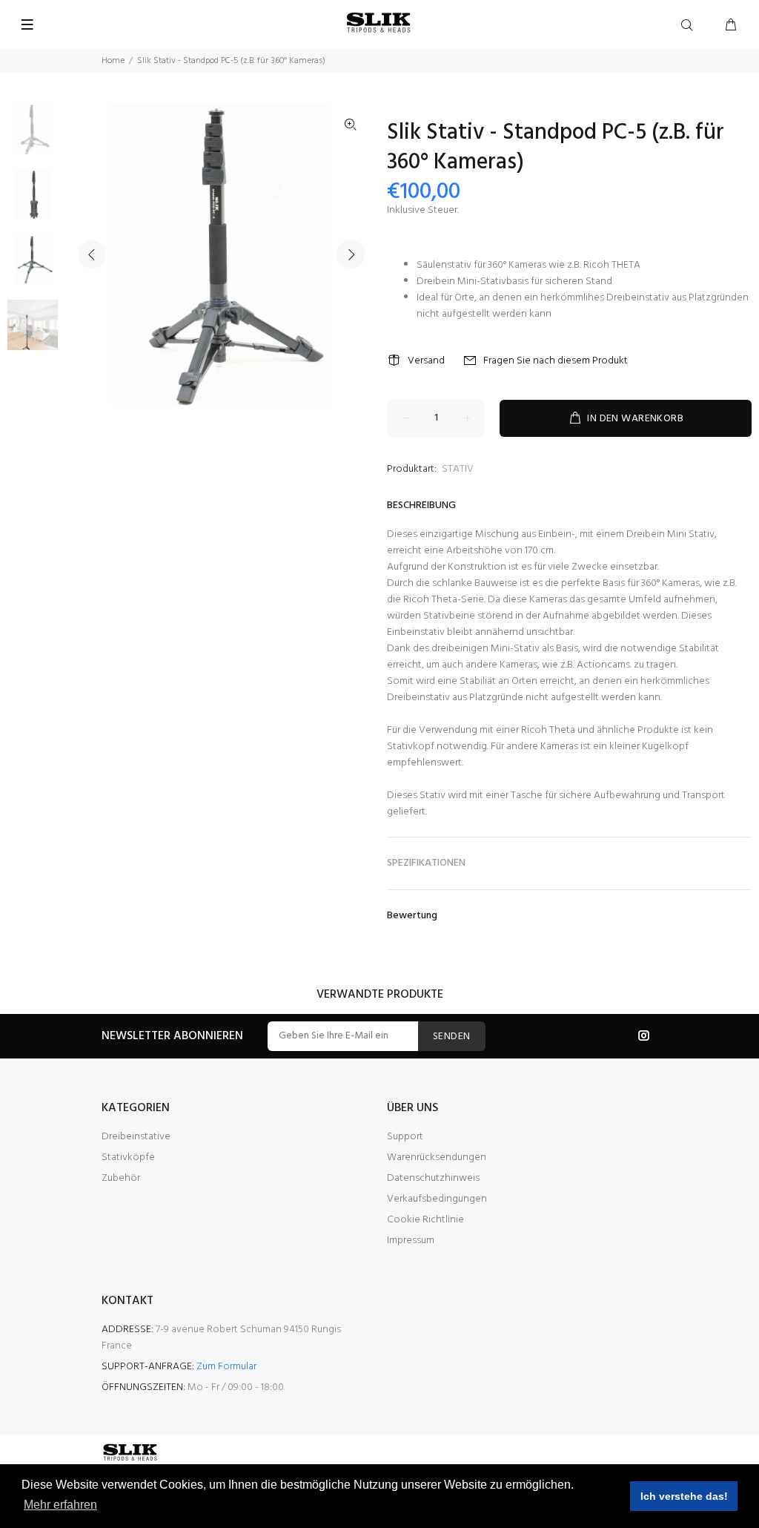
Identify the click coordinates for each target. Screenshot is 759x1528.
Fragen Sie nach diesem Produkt (555, 360)
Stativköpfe (128, 1157)
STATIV (458, 469)
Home (113, 60)
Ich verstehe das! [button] (684, 1496)
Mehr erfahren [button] (60, 1504)
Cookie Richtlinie (425, 1219)
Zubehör (121, 1178)
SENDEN (452, 1036)
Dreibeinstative (136, 1136)
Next (351, 254)
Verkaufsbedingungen (437, 1199)
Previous (92, 254)
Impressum (410, 1240)
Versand (426, 360)
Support (405, 1136)
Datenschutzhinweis (433, 1178)
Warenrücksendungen (436, 1157)
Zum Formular (226, 1366)
